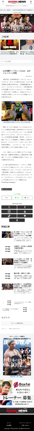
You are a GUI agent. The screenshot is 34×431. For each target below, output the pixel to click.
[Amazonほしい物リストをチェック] (17, 220)
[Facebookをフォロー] (25, 207)
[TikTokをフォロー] (9, 216)
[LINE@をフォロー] (25, 216)
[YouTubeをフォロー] (25, 211)
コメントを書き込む (17, 323)
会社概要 (8, 425)
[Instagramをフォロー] (9, 211)
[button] (31, 47)
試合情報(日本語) (7, 189)
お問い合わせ (25, 425)
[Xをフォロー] (9, 207)
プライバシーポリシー (25, 423)
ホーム (9, 423)
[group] (9, 48)
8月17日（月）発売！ (17, 376)
